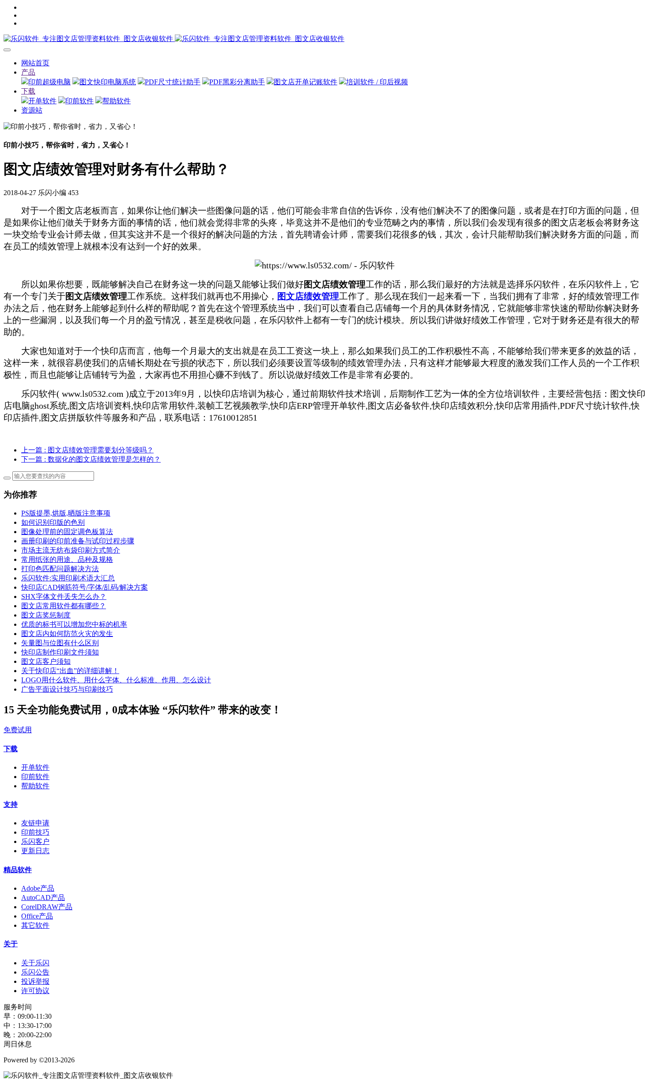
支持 (11, 804)
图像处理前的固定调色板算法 (67, 531)
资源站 (31, 110)
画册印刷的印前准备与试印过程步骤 (77, 541)
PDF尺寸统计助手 (172, 82)
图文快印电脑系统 (107, 82)
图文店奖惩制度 (46, 615)
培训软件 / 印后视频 (377, 82)
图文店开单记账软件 (305, 82)
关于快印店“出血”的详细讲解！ (70, 670)
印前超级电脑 (49, 82)
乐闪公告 (35, 972)
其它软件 (35, 925)
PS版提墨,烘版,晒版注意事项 (65, 513)
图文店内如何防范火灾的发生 (67, 633)
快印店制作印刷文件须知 (60, 652)
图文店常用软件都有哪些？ (63, 606)
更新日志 (35, 850)
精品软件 (18, 869)
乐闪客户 (35, 841)
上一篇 (87, 450)
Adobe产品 (37, 888)
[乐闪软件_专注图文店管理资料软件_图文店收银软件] (324, 39)
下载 (28, 91)
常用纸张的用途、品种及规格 (67, 559)
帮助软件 (116, 101)
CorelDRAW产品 (46, 907)
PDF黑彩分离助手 (237, 82)
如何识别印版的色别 (53, 522)
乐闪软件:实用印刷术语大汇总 (68, 578)
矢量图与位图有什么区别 (60, 643)
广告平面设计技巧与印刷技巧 (67, 689)
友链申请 (35, 823)
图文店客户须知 (46, 661)
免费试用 (18, 730)
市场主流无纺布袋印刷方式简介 (70, 550)
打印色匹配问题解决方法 (60, 568)
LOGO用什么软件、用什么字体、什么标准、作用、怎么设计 (116, 680)
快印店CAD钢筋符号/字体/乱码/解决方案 (84, 587)
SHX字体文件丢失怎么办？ (63, 596)
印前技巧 (35, 832)
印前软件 (79, 101)
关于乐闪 (35, 963)
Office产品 (37, 916)
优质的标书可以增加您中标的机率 (74, 624)
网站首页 (35, 63)
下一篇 (91, 459)
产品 (28, 72)
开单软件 (42, 101)
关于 (11, 944)
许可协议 (35, 990)
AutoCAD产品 (43, 897)
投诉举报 (35, 981)
